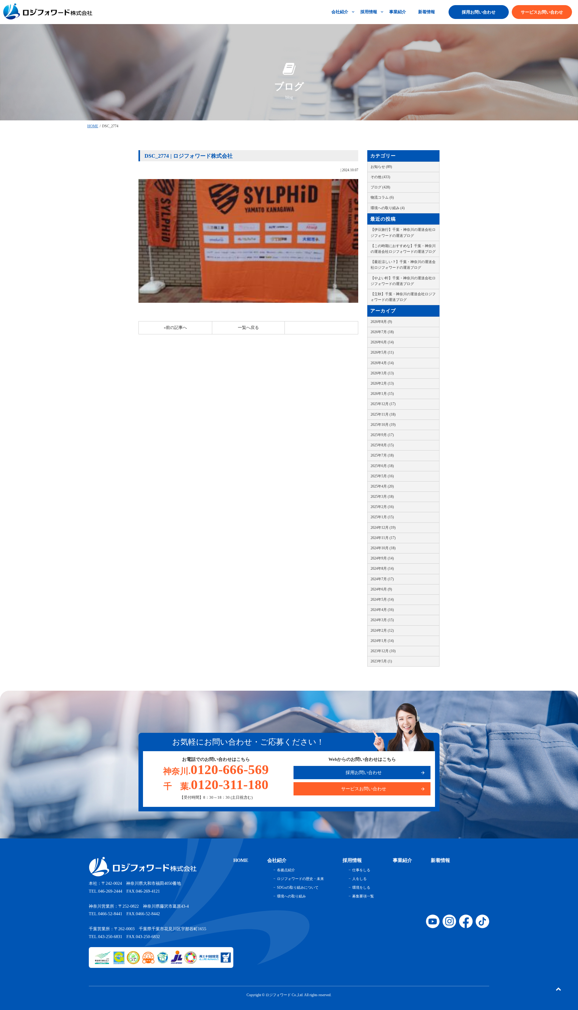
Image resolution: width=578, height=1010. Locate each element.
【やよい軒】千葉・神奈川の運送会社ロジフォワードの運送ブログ (403, 281)
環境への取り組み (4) (388, 208)
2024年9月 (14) (382, 558)
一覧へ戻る (248, 327)
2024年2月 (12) (382, 630)
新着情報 (426, 12)
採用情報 (368, 12)
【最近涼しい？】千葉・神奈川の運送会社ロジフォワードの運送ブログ (403, 265)
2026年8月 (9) (381, 322)
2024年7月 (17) (382, 579)
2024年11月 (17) (383, 538)
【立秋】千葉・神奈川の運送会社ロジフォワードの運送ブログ (403, 297)
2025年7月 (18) (382, 455)
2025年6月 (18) (382, 466)
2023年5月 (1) (381, 661)
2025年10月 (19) (383, 425)
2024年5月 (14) (382, 599)
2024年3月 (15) (382, 620)
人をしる (359, 879)
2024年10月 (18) (383, 548)
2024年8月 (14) (382, 568)
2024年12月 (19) (383, 527)
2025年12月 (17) (383, 404)
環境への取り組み (291, 896)
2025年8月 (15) (382, 445)
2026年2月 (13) (382, 383)
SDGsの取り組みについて (298, 887)
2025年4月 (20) (382, 486)
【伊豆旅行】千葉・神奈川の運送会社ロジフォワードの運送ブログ (403, 232)
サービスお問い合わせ (542, 12)
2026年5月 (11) (382, 352)
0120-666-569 (216, 769)
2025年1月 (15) (382, 517)
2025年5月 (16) (382, 476)
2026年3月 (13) (382, 373)
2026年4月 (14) (382, 363)
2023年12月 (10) (383, 651)
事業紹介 (397, 12)
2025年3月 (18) (382, 496)
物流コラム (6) (382, 197)
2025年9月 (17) (382, 435)
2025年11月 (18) (383, 414)
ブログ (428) (380, 187)
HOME (92, 126)
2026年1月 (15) (382, 394)
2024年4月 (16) (382, 610)
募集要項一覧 (363, 896)
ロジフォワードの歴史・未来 (300, 879)
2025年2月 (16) (382, 507)
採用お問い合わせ (479, 12)
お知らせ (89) (381, 167)
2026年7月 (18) (382, 332)
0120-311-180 (216, 784)
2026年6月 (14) (382, 342)
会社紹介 (339, 12)
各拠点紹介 (286, 870)
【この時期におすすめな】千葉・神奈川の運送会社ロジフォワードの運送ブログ (403, 249)
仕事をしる (361, 870)
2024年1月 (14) (382, 641)
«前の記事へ (175, 327)
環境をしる (361, 887)
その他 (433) (380, 177)
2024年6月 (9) (381, 589)
